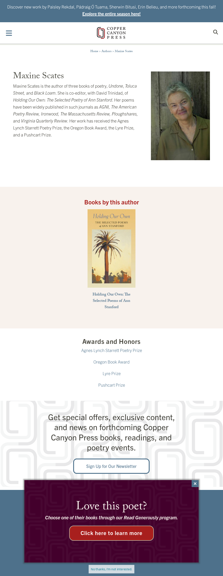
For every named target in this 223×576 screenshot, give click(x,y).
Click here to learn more (111, 532)
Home (94, 51)
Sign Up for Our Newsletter (111, 466)
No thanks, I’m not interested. (111, 569)
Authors (106, 51)
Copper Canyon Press (111, 33)
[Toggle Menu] (9, 33)
